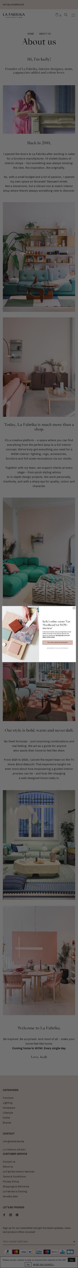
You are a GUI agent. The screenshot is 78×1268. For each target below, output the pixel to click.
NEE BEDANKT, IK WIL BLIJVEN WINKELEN (57, 648)
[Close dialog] (74, 608)
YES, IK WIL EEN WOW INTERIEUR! (57, 642)
